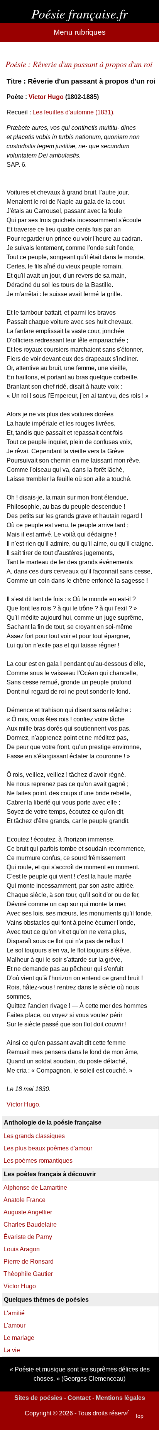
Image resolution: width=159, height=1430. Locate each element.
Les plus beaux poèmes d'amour (47, 1148)
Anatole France (24, 1200)
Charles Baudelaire (30, 1224)
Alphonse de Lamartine (35, 1187)
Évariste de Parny (27, 1237)
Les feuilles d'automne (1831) (72, 112)
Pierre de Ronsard (28, 1261)
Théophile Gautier (28, 1274)
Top (139, 1416)
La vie (11, 1350)
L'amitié (14, 1313)
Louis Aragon (21, 1249)
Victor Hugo (46, 97)
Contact (79, 1398)
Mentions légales (120, 1398)
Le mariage (18, 1337)
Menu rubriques (80, 32)
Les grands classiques (34, 1136)
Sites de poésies (38, 1398)
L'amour (14, 1325)
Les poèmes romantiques (38, 1160)
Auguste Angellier (27, 1212)
